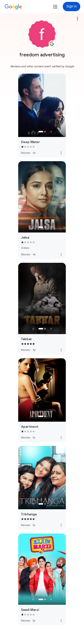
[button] (55, 6)
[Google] (13, 7)
